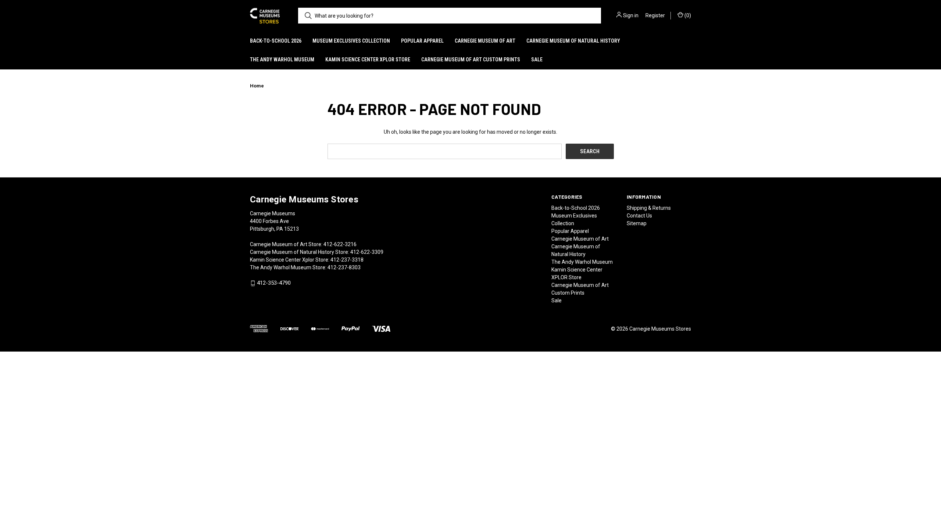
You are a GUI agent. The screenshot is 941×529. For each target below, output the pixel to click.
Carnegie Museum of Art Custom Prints (470, 59)
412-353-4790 (274, 283)
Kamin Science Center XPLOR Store (367, 59)
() (687, 15)
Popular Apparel (422, 41)
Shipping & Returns (649, 208)
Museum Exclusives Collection (351, 41)
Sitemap (637, 223)
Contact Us (639, 216)
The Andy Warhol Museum (282, 59)
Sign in (630, 15)
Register (655, 15)
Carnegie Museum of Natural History (573, 41)
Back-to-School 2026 (275, 41)
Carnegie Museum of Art (485, 41)
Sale (537, 59)
